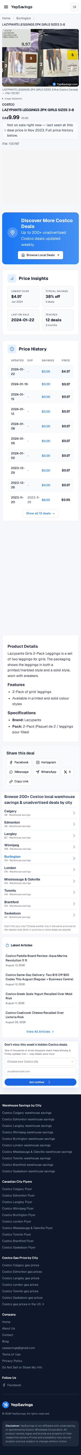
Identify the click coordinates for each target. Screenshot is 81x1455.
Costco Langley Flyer (17, 1202)
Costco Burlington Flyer (18, 1215)
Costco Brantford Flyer (18, 1241)
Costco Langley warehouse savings (27, 1126)
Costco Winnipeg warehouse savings (27, 1132)
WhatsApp (48, 772)
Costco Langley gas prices (20, 1278)
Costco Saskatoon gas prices (22, 1298)
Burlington (23, 18)
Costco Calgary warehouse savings (26, 1113)
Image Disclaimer (13, 98)
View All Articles (38, 1032)
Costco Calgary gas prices (20, 1265)
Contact (7, 1335)
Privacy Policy (12, 1361)
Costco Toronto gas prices (20, 1291)
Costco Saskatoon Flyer (18, 1247)
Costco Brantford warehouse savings (27, 1165)
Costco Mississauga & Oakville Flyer (27, 1228)
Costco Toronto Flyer (16, 1234)
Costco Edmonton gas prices (22, 1272)
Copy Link (21, 781)
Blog (5, 1341)
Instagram (48, 762)
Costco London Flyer (16, 1221)
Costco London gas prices (20, 1285)
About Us (8, 1328)
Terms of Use (11, 1354)
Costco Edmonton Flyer (18, 1195)
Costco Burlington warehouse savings (28, 1139)
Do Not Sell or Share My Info (22, 1367)
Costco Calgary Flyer (17, 1189)
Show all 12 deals (38, 513)
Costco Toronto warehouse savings (26, 1158)
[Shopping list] (74, 7)
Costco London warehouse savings (26, 1145)
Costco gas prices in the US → (23, 1304)
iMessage (21, 772)
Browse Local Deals (41, 255)
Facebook (21, 762)
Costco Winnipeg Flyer (18, 1208)
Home (6, 18)
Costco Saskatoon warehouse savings (28, 1171)
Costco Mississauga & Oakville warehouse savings (37, 1152)
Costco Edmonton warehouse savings (28, 1119)
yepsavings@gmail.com (18, 1348)
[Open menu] (6, 7)
